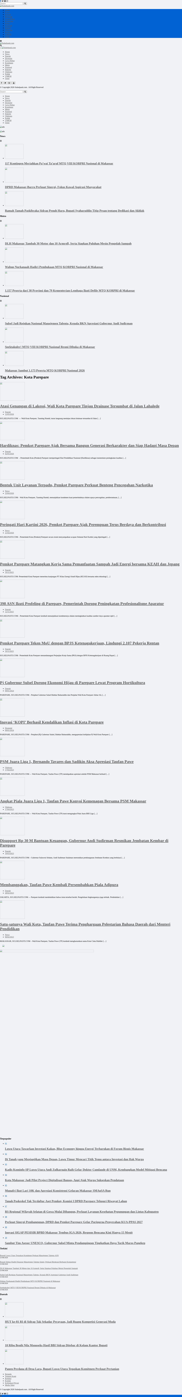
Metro (7, 23)
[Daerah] (1, 1299)
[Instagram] (7, 1)
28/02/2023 (9, 893)
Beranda (8, 1374)
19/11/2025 (9, 572)
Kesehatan (9, 21)
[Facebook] (0, 1)
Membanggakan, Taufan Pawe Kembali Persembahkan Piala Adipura (59, 884)
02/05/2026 (9, 454)
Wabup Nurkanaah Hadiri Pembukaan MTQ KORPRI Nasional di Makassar (30, 1281)
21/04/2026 (9, 533)
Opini (7, 37)
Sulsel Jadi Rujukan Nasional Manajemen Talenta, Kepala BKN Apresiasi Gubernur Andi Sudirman (39, 1275)
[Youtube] (5, 1)
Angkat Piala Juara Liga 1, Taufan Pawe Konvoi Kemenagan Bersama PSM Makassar (73, 801)
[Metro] (1, 221)
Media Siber (9, 1385)
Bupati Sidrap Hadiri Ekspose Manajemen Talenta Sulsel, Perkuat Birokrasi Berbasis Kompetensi (38, 1262)
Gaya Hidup (10, 19)
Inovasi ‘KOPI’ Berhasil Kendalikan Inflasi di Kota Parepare (52, 722)
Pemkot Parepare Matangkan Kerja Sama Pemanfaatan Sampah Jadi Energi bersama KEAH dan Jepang (90, 564)
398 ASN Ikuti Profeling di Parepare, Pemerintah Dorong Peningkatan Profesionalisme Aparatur (82, 603)
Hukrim (8, 28)
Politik (7, 32)
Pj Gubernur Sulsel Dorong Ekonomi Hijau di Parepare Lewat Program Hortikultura (72, 682)
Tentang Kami (10, 1376)
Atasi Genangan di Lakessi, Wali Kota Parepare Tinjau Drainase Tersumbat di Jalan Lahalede (79, 406)
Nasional (8, 26)
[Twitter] (2, 1)
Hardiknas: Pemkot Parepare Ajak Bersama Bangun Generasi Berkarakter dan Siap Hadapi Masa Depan (89, 445)
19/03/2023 (9, 853)
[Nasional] (1, 301)
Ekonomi (8, 17)
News (7, 12)
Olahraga (8, 30)
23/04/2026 (9, 493)
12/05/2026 (9, 414)
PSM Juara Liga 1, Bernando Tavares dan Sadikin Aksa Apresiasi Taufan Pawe (67, 761)
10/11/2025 (9, 651)
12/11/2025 (9, 612)
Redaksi (8, 1378)
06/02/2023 (9, 937)
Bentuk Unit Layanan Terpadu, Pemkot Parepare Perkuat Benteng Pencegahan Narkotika (76, 485)
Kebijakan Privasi (12, 1383)
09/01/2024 (9, 691)
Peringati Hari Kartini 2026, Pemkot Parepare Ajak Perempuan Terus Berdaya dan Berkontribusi (83, 524)
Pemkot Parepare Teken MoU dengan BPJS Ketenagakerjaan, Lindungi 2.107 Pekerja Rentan (79, 643)
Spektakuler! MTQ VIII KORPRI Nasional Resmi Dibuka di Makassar (28, 1288)
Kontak (8, 1381)
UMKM (8, 34)
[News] (1, 141)
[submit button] (25, 3)
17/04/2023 (9, 770)
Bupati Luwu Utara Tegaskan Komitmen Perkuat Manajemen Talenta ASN (29, 1255)
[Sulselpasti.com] (7, 6)
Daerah (8, 14)
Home (7, 10)
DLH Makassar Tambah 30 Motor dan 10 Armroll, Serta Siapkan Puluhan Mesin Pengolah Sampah (39, 1268)
